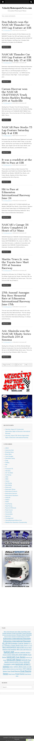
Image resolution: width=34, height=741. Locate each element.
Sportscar (8, 516)
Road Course (9, 510)
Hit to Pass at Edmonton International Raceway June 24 (16, 194)
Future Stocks (15, 645)
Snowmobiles (9, 514)
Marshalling (8, 485)
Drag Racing (27, 636)
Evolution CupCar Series (19, 643)
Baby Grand (21, 631)
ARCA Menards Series (12, 631)
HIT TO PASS (9, 473)
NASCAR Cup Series (16, 657)
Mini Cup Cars (21, 649)
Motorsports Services (11, 493)
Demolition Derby (10, 458)
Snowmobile (8, 512)
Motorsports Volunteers (11, 495)
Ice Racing (8, 475)
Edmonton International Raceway (17, 638)
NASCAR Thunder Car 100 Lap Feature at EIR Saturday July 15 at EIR (16, 57)
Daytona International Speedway (9, 635)
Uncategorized (9, 518)
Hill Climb (7, 470)
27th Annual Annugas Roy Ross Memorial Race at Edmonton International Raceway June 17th (16, 298)
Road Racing (19, 674)
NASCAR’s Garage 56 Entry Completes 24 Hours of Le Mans (15, 227)
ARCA (7, 448)
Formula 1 (8, 645)
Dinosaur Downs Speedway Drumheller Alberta (14, 636)
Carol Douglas (9, 456)
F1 (6, 466)
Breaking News (9, 452)
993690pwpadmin (7, 30)
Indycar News (28, 647)
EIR (6, 464)
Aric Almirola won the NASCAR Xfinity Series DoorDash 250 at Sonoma (16, 335)
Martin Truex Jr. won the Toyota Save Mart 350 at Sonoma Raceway (15, 264)
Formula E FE (9, 468)
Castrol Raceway (27, 633)
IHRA (6, 477)
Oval (8, 671)
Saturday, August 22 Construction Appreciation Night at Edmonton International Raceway (17, 431)
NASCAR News (14, 660)
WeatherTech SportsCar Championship (16, 522)
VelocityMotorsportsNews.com (19, 737)
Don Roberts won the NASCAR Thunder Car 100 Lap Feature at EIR (16, 24)
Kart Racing (8, 483)
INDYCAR (20, 647)
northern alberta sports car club (22, 666)
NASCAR (7, 497)
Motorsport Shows (10, 489)
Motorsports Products (11, 491)
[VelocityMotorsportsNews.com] (17, 7)
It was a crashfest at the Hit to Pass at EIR (17, 161)
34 (26, 364)
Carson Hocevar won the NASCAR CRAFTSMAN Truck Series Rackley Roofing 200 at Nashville (16, 94)
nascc (11, 666)
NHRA (7, 501)
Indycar (7, 481)
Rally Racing (8, 506)
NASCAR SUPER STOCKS (16, 662)
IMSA (6, 479)
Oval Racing (8, 503)
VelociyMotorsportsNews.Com (13, 520)
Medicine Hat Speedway (9, 649)
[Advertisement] (17, 607)
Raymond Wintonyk (10, 508)
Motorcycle (8, 487)
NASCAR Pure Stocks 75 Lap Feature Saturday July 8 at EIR (17, 130)
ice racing (30, 645)
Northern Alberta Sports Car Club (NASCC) (13, 669)
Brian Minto (8, 454)
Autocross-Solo (9, 450)
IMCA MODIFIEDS (9, 647)
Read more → (6, 47)
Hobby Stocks (24, 645)
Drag (6, 460)
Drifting (7, 462)
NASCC (7, 499)
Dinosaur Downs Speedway (24, 635)
